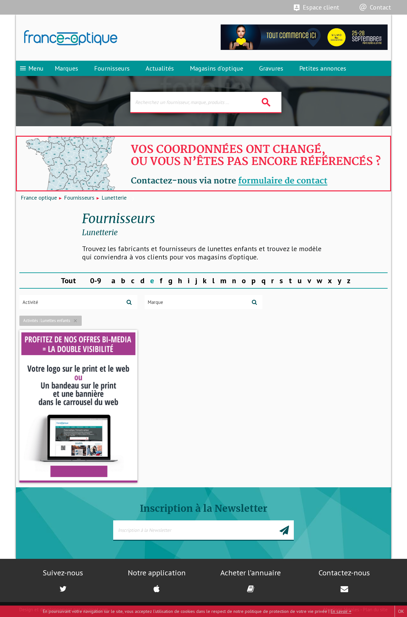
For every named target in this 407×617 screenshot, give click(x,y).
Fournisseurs (112, 68)
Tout (68, 280)
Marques (66, 68)
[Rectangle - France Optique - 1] (78, 406)
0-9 (95, 280)
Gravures (271, 68)
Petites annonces (322, 68)
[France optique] (109, 37)
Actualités (160, 68)
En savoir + (341, 611)
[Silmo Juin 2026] (304, 48)
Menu (31, 68)
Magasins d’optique (216, 68)
